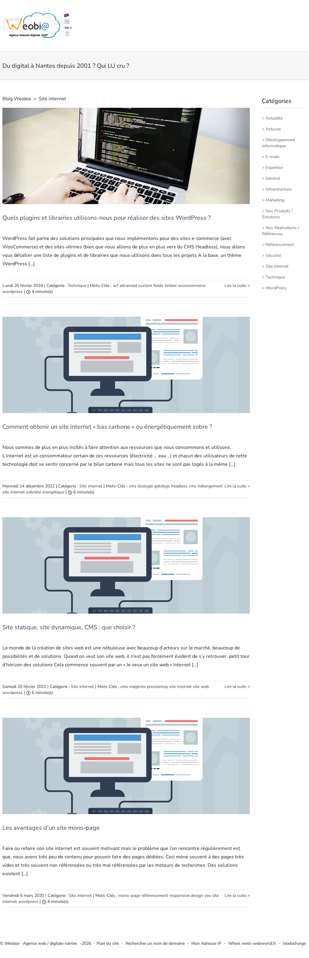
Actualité (274, 118)
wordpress (12, 291)
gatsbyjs (162, 486)
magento (137, 686)
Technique (77, 285)
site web (201, 686)
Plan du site (108, 943)
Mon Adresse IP (206, 943)
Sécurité (273, 255)
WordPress (276, 288)
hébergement (210, 486)
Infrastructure (278, 189)
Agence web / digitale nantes (50, 943)
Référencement (280, 244)
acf (115, 285)
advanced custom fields (141, 285)
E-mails (273, 157)
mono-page (129, 895)
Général (273, 178)
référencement (154, 895)
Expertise (274, 167)
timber (171, 285)
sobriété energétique (45, 492)
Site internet (52, 98)
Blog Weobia (16, 98)
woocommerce (191, 285)
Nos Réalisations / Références (280, 231)
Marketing (275, 200)
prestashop (157, 686)
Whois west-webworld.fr (252, 943)
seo (207, 895)
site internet (13, 492)
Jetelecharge (294, 943)
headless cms (183, 486)
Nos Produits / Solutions (277, 214)
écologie (145, 486)
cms (132, 486)
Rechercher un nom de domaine (155, 943)
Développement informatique (278, 143)
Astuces (273, 129)
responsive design (186, 895)
